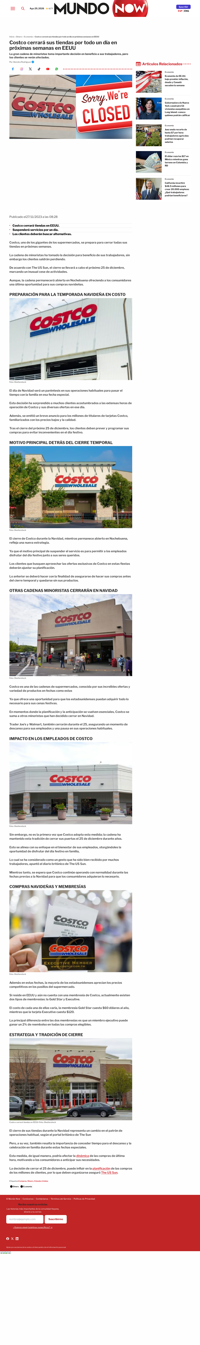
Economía (28, 37)
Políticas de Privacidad (84, 1199)
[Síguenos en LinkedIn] (17, 1238)
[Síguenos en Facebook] (7, 1238)
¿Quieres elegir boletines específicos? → (32, 1227)
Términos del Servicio (61, 1199)
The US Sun (109, 1172)
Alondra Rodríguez (22, 62)
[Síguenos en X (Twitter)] (12, 1238)
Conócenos (28, 1199)
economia (169, 72)
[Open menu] (12, 8)
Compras (22, 1181)
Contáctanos (42, 1199)
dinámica (82, 1156)
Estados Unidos (41, 1181)
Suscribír (183, 6)
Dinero (19, 37)
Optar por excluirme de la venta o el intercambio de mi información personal (36, 1247)
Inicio (11, 37)
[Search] (22, 8)
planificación (101, 1168)
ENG (186, 11)
